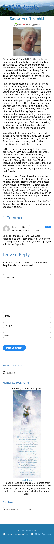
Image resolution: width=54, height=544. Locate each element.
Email (8, 326)
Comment (10, 278)
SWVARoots (26, 531)
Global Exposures (43, 534)
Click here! (27, 480)
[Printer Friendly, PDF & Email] (27, 24)
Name (8, 316)
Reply (48, 227)
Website (8, 336)
